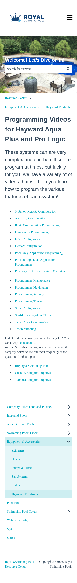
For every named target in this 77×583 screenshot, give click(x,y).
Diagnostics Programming (32, 232)
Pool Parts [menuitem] (13, 502)
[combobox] (34, 69)
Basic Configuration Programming (37, 225)
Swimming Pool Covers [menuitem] (22, 511)
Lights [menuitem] (15, 485)
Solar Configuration (28, 308)
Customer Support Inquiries (33, 372)
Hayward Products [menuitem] (24, 493)
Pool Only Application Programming (39, 253)
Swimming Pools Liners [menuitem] (22, 433)
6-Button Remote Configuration (35, 211)
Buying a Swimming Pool (32, 365)
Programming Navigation (31, 287)
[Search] (68, 69)
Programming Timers (29, 301)
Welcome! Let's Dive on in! (35, 60)
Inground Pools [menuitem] (17, 415)
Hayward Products (58, 107)
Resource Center (15, 97)
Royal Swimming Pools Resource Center (20, 563)
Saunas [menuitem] (11, 537)
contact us (26, 342)
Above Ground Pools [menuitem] (20, 424)
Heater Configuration (29, 246)
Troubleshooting (25, 328)
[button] (69, 407)
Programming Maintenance (32, 280)
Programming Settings (29, 294)
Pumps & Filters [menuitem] (21, 468)
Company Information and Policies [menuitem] (29, 406)
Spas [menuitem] (10, 528)
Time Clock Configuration (32, 322)
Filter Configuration (28, 239)
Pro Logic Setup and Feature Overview (40, 271)
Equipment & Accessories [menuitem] (24, 441)
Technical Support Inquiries (33, 379)
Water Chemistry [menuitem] (18, 520)
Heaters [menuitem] (16, 459)
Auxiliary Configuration (30, 218)
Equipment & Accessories (22, 107)
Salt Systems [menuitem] (19, 476)
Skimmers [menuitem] (17, 450)
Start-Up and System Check (33, 315)
